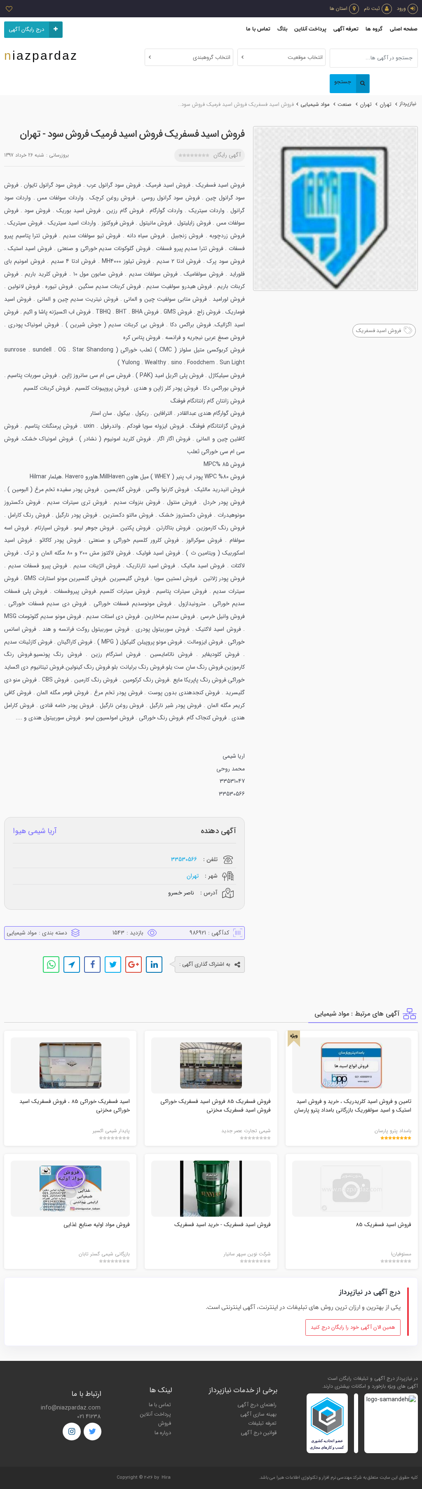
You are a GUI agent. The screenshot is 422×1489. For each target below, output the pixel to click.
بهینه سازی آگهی (258, 1414)
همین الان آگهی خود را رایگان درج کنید (353, 1327)
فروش (164, 1423)
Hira (166, 1477)
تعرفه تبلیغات (262, 1423)
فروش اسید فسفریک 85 (383, 1224)
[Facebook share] (92, 964)
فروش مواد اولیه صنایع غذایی (96, 1224)
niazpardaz (41, 55)
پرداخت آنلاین (310, 29)
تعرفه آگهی (346, 29)
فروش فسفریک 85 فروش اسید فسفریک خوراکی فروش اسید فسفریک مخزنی (215, 1105)
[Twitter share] (113, 964)
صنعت (345, 105)
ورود (401, 8)
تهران (386, 105)
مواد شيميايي (314, 105)
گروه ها (374, 29)
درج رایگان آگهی (26, 30)
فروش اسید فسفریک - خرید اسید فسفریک (222, 1224)
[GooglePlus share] (133, 964)
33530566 (184, 859)
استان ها (338, 8)
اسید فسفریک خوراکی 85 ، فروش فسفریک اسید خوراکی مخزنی (74, 1105)
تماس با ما (258, 29)
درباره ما (163, 1433)
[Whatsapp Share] (51, 964)
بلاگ (282, 29)
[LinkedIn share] (154, 964)
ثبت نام (372, 8)
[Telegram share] (71, 964)
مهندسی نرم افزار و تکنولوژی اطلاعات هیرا (314, 1477)
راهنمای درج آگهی (257, 1405)
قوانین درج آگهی (259, 1433)
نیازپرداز (408, 104)
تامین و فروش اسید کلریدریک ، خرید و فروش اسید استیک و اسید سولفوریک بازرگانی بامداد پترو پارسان (352, 1105)
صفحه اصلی (403, 29)
